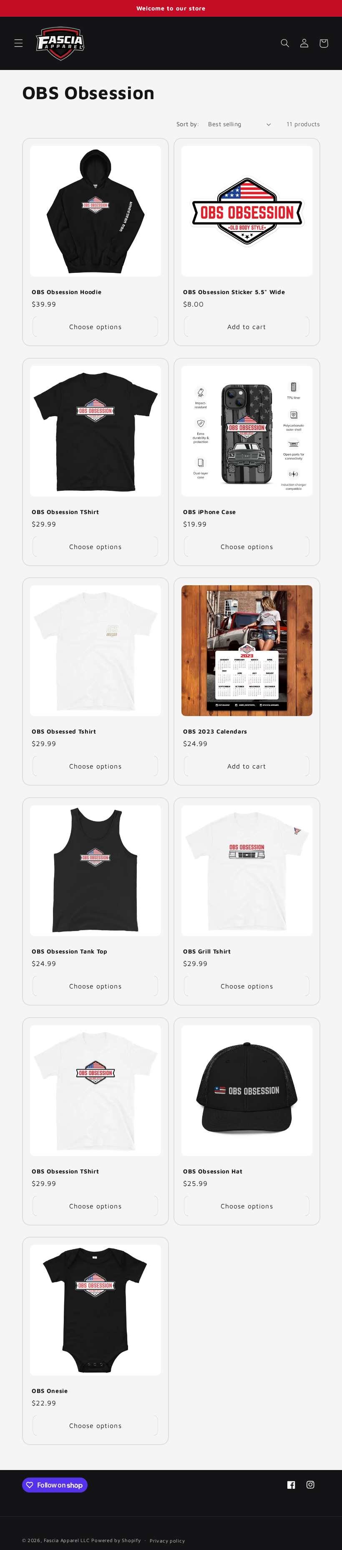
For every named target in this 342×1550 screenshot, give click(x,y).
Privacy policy (167, 1540)
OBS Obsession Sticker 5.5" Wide (234, 291)
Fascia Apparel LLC (66, 1540)
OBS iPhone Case (209, 511)
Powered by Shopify (116, 1540)
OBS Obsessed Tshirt (64, 731)
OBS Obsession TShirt (65, 511)
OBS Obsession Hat (212, 1171)
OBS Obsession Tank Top (70, 951)
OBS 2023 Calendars (215, 731)
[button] (18, 43)
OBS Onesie (50, 1390)
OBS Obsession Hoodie (66, 291)
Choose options (95, 326)
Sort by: (187, 123)
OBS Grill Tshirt (207, 951)
